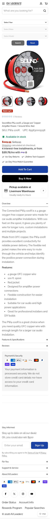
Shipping (6, 145)
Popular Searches (35, 507)
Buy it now (25, 178)
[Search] (44, 10)
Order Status (9, 502)
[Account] (41, 3)
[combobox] (25, 10)
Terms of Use (33, 453)
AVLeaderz (16, 514)
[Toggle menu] (3, 3)
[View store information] (43, 190)
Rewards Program (12, 507)
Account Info (26, 502)
